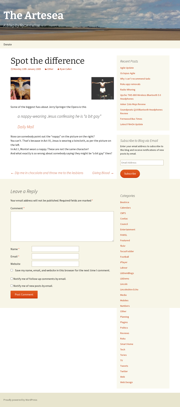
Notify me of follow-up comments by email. (39, 278)
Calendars (125, 207)
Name (15, 249)
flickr (123, 245)
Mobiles (124, 300)
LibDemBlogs (127, 273)
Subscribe (130, 173)
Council (124, 224)
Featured (125, 240)
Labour (123, 267)
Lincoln (123, 284)
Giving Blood (103, 173)
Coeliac (124, 218)
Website (15, 264)
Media (123, 294)
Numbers (125, 305)
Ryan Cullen (66, 69)
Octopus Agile (127, 73)
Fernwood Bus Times (131, 118)
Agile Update (127, 67)
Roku (123, 338)
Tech (122, 349)
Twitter (124, 371)
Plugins (124, 322)
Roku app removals (130, 84)
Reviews (124, 333)
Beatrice (124, 202)
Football (124, 256)
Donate (8, 44)
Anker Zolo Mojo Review (133, 104)
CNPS (123, 213)
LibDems (124, 278)
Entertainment (127, 229)
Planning (124, 316)
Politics (124, 327)
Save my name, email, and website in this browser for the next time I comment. (62, 270)
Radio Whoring (127, 89)
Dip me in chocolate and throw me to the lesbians (47, 173)
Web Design (126, 382)
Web (122, 376)
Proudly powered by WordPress (20, 399)
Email (15, 256)
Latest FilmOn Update (131, 124)
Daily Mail (26, 127)
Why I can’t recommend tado (135, 78)
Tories (123, 354)
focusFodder (127, 251)
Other (50, 69)
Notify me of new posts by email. (33, 286)
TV (121, 360)
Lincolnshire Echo (129, 289)
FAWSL (123, 234)
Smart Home (126, 344)
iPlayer (123, 262)
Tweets (124, 365)
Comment (18, 208)
